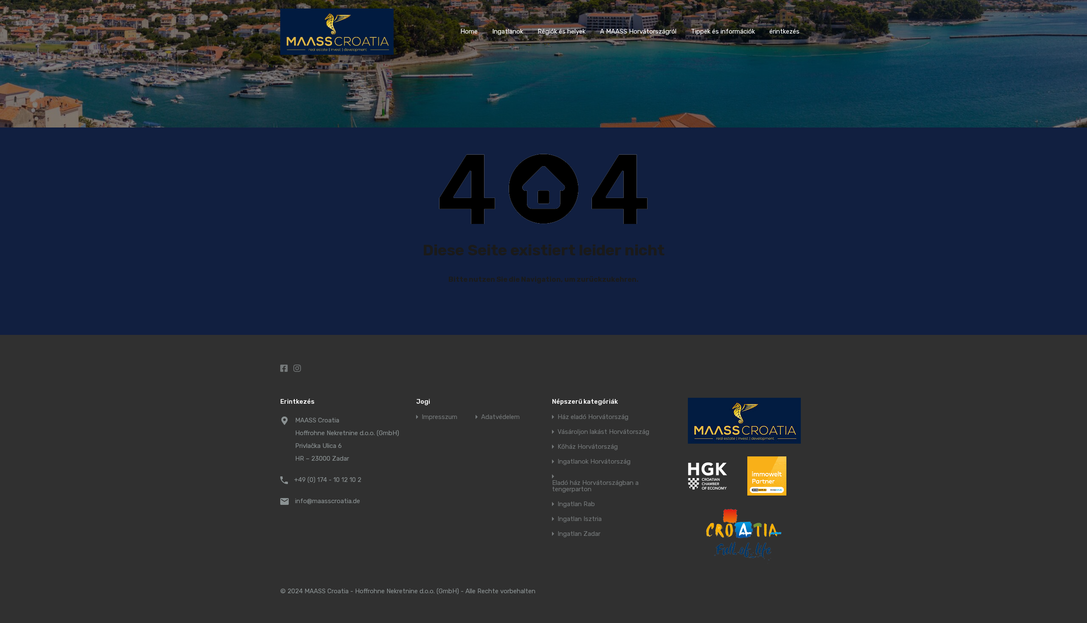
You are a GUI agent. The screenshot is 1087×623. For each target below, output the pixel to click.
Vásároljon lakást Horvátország (603, 432)
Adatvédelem (500, 417)
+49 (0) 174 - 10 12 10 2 (327, 480)
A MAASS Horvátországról (638, 31)
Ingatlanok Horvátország (594, 462)
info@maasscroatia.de (327, 501)
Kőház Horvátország (588, 447)
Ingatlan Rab (576, 504)
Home (469, 31)
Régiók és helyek (562, 31)
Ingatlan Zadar (579, 534)
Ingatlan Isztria (580, 519)
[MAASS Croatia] (337, 51)
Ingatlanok (507, 31)
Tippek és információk (723, 31)
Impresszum (439, 417)
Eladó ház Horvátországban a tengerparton (595, 486)
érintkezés (784, 31)
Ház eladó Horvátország (593, 417)
